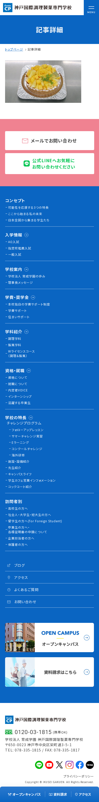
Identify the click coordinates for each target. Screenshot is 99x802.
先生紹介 (14, 467)
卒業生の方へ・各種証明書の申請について (27, 529)
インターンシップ (20, 396)
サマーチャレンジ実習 (27, 436)
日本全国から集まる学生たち (29, 220)
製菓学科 (14, 345)
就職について (17, 384)
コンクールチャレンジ (27, 448)
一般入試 (14, 254)
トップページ (14, 49)
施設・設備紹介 (19, 461)
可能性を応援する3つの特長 (28, 207)
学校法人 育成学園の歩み (26, 276)
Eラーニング (20, 442)
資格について (17, 377)
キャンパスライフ (20, 474)
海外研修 (18, 455)
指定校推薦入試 (19, 248)
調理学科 (14, 338)
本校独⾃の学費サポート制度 (29, 304)
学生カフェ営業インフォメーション (32, 480)
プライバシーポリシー (78, 776)
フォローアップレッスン (28, 430)
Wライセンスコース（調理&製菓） (21, 353)
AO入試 (13, 242)
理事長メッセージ (20, 282)
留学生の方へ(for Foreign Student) (35, 521)
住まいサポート (19, 317)
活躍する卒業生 (19, 402)
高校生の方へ (18, 508)
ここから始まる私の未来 (25, 213)
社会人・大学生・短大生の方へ (29, 514)
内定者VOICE (18, 390)
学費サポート (17, 310)
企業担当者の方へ (21, 538)
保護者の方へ (18, 544)
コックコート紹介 (20, 486)
